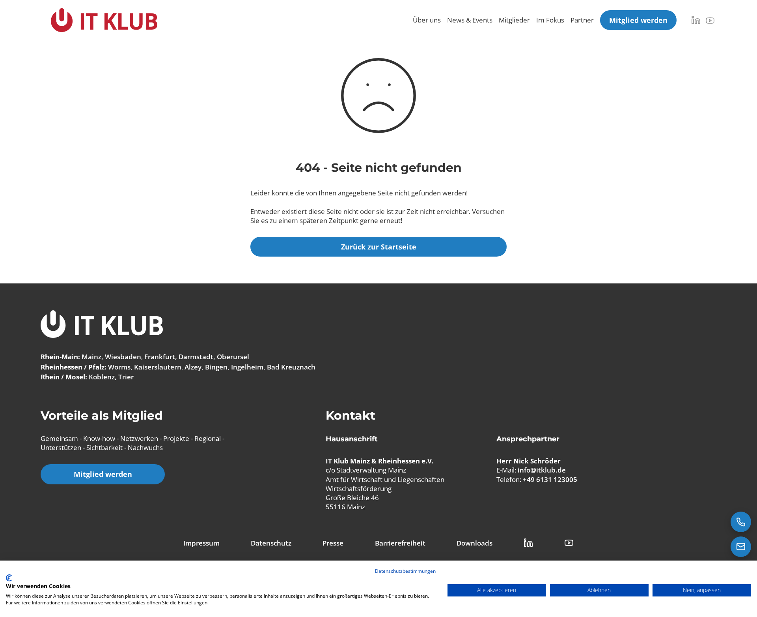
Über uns (427, 19)
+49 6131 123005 (550, 479)
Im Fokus (550, 19)
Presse (333, 543)
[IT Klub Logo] (102, 325)
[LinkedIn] (696, 20)
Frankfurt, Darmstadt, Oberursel (196, 356)
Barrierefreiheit (400, 543)
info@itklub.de (542, 469)
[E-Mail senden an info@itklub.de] (741, 546)
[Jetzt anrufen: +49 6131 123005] (741, 522)
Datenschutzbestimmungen (405, 571)
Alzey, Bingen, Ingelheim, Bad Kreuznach (250, 366)
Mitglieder (514, 19)
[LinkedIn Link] (528, 543)
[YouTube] (710, 20)
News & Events (469, 19)
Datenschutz (271, 543)
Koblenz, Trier (111, 376)
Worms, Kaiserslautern (144, 366)
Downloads (474, 543)
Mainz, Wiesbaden (111, 356)
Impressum (201, 543)
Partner (582, 19)
